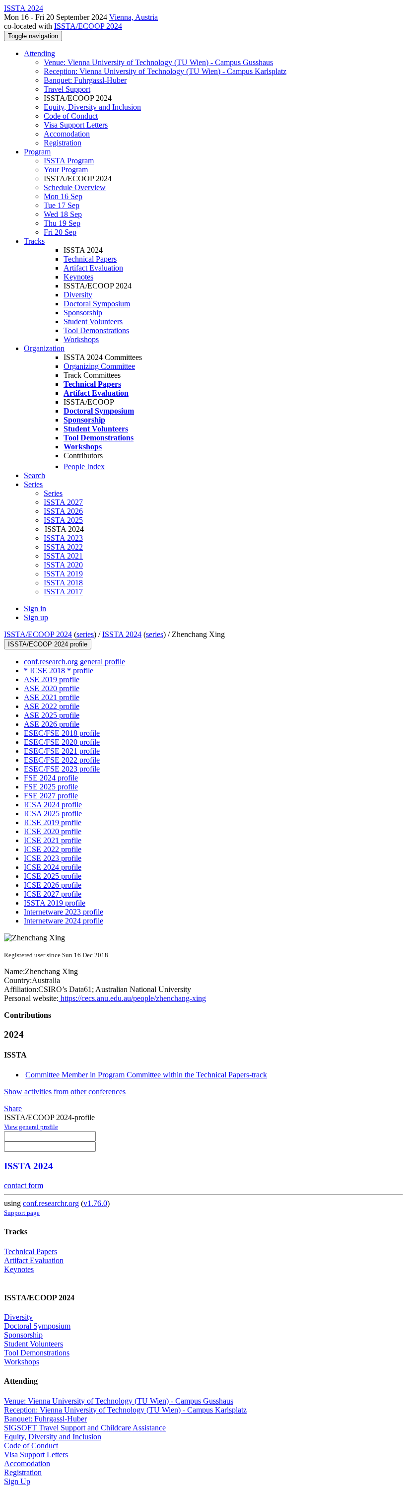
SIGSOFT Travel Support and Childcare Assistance (85, 1427)
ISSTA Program (69, 160)
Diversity (78, 294)
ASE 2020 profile (51, 688)
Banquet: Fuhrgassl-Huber (85, 80)
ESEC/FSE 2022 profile (62, 760)
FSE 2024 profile (51, 778)
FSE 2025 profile (51, 786)
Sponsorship (83, 312)
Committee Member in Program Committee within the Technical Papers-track (146, 1074)
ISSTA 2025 (63, 520)
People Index (84, 466)
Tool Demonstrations (96, 330)
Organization (44, 348)
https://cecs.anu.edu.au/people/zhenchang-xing (132, 998)
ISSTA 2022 (63, 547)
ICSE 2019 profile (52, 822)
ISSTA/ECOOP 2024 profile (47, 644)
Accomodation (67, 134)
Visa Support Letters (76, 125)
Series (53, 493)
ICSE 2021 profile (52, 840)
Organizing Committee (99, 366)
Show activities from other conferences (65, 1091)
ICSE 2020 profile (52, 831)
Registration (62, 143)
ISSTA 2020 (63, 565)
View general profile (31, 1127)
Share (13, 1108)
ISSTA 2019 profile (54, 903)
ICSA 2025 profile (53, 813)
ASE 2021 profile (51, 697)
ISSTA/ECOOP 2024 (88, 26)
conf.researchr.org (51, 1203)
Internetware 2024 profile (63, 921)
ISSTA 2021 (63, 556)
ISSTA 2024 (121, 634)
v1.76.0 (95, 1203)
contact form (23, 1185)
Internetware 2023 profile (63, 912)
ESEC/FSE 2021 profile (62, 751)
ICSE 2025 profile (52, 876)
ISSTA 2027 (63, 502)
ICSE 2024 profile (52, 867)
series (85, 634)
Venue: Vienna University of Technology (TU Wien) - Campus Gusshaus (158, 62)
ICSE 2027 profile (52, 894)
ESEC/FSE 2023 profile (62, 769)
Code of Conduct (71, 116)
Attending (39, 53)
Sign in (35, 608)
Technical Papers (90, 259)
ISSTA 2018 (63, 582)
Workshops (81, 339)
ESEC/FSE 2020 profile (62, 742)
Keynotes (78, 277)
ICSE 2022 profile (52, 849)
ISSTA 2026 (63, 511)
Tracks (34, 241)
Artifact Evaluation (93, 268)
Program (37, 151)
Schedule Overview (75, 187)
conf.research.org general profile (74, 661)
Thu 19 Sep (62, 223)
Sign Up (17, 1481)
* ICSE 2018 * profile (58, 670)
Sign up (36, 617)
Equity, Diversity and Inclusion (92, 107)
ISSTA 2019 (63, 573)
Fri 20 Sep (60, 232)
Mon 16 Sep (63, 196)
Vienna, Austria (133, 17)
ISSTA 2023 (63, 538)
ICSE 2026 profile (52, 885)
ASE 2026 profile (51, 724)
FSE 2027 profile (51, 795)
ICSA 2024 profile (53, 804)
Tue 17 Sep (61, 205)
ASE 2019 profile (51, 679)
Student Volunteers (93, 321)
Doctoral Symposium (97, 303)
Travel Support (67, 89)
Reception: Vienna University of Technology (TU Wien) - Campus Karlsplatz (165, 71)
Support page (22, 1212)
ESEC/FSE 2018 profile (62, 733)
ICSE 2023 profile (52, 858)
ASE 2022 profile (51, 706)
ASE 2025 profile (51, 715)
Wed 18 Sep (63, 214)
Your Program (66, 169)
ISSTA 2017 (63, 591)
